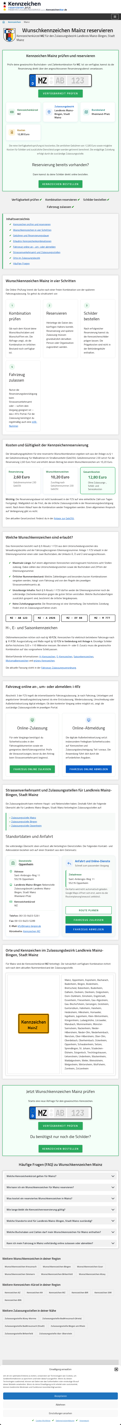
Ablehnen (60, 1404)
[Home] (3, 22)
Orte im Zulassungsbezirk (26, 258)
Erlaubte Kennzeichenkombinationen (32, 241)
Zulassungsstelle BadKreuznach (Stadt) (24, 1326)
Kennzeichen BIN (13, 1300)
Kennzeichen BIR (80, 1292)
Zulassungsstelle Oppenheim (26, 825)
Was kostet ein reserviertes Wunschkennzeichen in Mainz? (39, 1198)
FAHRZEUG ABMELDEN (88, 929)
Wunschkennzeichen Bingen (57, 1266)
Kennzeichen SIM (103, 1292)
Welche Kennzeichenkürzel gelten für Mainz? (31, 1176)
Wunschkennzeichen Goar (90, 1266)
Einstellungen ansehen (60, 1413)
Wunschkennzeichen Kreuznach (21, 1266)
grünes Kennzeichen (44, 660)
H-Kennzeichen (47, 656)
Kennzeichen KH (35, 1292)
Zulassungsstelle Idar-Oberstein (55, 1333)
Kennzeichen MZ (31, 931)
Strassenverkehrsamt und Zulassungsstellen (36, 252)
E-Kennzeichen (64, 656)
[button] (116, 1369)
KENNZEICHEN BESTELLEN (60, 184)
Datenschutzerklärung (65, 1420)
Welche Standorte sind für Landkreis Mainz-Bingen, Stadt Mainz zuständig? (49, 1221)
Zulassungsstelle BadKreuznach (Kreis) (61, 1318)
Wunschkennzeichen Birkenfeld (57, 1274)
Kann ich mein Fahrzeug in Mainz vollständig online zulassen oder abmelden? (50, 1243)
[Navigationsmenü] (115, 16)
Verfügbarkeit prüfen (60, 93)
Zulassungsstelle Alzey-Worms (20, 1318)
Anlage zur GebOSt (64, 518)
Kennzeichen (14, 22)
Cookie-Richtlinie (43, 1420)
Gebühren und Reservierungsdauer (31, 235)
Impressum (84, 1420)
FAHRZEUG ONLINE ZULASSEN (32, 769)
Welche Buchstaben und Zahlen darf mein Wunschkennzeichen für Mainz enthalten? (54, 1232)
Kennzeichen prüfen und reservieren (32, 224)
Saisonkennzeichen (83, 656)
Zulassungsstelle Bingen (24, 821)
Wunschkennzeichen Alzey (92, 1274)
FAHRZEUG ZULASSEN (89, 920)
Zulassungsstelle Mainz (23, 817)
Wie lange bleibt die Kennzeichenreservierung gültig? (36, 1209)
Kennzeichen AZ (12, 1292)
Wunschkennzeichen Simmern (20, 1274)
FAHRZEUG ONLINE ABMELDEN (89, 769)
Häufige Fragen (21, 263)
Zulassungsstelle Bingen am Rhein (68, 1326)
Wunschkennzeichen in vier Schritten (32, 230)
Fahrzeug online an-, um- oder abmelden (34, 247)
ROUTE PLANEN (88, 910)
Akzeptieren (60, 1396)
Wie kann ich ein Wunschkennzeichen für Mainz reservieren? (40, 1187)
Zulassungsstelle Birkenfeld (19, 1333)
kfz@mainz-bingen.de (29, 926)
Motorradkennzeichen (17, 660)
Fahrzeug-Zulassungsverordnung (58, 668)
